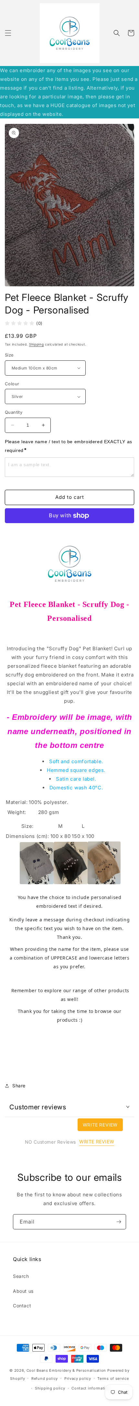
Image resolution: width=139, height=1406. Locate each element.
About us (23, 1291)
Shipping (36, 344)
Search (21, 1276)
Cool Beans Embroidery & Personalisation (66, 1370)
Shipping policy (50, 1388)
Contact (22, 1305)
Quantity (13, 412)
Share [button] (19, 1085)
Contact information (90, 1388)
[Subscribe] (119, 1221)
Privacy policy (77, 1378)
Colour (12, 383)
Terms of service (113, 1378)
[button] (8, 33)
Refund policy (44, 1378)
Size (9, 354)
